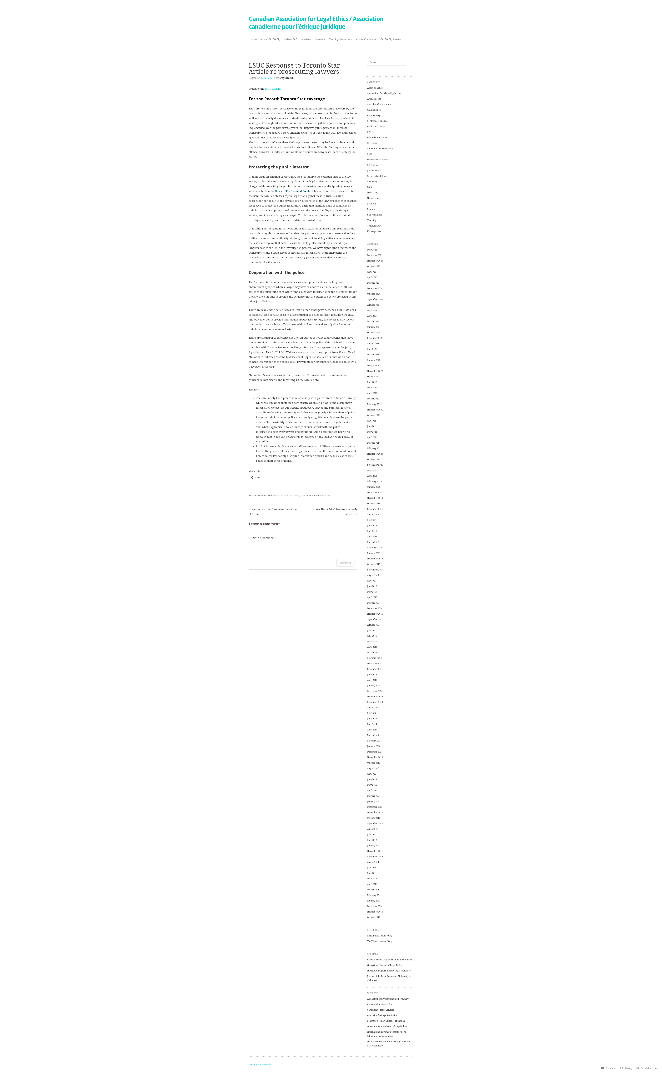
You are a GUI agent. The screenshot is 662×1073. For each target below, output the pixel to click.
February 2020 (374, 481)
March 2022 (373, 399)
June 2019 (372, 525)
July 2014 (371, 713)
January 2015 (373, 685)
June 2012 (372, 840)
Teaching (371, 220)
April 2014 (372, 730)
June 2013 (372, 779)
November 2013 (375, 757)
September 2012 (375, 823)
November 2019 (375, 498)
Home (254, 39)
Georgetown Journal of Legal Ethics (384, 965)
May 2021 (372, 432)
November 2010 (375, 912)
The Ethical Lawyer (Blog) (379, 941)
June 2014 (372, 719)
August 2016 (373, 625)
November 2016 (375, 614)
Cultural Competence (377, 137)
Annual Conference (366, 39)
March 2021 (373, 443)
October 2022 (373, 376)
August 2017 (373, 575)
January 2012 (373, 845)
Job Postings (373, 165)
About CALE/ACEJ (270, 39)
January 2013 (373, 801)
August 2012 (373, 829)
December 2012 (375, 807)
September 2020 (375, 465)
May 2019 (372, 531)
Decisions (372, 143)
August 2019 (373, 514)
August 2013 (373, 768)
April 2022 (372, 393)
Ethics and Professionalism (286, 495)
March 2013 (373, 796)
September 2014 (375, 702)
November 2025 (375, 261)
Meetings (306, 39)
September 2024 (375, 299)
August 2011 (373, 862)
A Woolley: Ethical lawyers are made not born (335, 512)
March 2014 (373, 735)
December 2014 (375, 691)
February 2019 (374, 547)
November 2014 (375, 696)
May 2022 (372, 388)
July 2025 (371, 272)
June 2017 (372, 586)
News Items (372, 193)
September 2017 (375, 570)
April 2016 (372, 647)
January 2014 (373, 746)
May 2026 (372, 250)
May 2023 (372, 349)
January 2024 (373, 327)
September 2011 (375, 856)
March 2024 (373, 321)
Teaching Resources (339, 39)
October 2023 (373, 332)
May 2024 (372, 310)
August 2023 (373, 343)
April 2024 (372, 316)
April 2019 (372, 536)
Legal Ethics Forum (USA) (379, 936)
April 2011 (372, 884)
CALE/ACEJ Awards (390, 39)
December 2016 (375, 608)
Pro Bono (371, 204)
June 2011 (372, 873)
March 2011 (373, 890)
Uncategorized (374, 231)
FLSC (369, 154)
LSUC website (273, 88)
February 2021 (374, 448)
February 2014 (374, 741)
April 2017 (372, 597)
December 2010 (375, 906)
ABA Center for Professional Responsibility (388, 999)
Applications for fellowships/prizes (384, 93)
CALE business (374, 110)
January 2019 (373, 553)
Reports (371, 209)
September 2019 (375, 509)
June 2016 (372, 636)
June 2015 (372, 674)
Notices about (373, 198)
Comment (345, 562)
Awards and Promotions (379, 104)
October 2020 (373, 459)
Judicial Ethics (374, 170)
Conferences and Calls (377, 121)
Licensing (372, 181)
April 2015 (372, 680)
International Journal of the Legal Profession (389, 971)
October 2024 (373, 294)
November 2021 (375, 410)
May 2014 (372, 724)
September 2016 (375, 619)
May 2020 (372, 470)
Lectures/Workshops (377, 176)
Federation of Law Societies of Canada (386, 1021)
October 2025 (373, 266)
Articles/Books (374, 99)
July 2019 (371, 520)
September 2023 (375, 338)
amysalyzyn (286, 78)
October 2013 (373, 763)
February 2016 (374, 658)
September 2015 (375, 669)
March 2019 (373, 542)
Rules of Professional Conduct (294, 191)
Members (320, 39)
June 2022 (372, 382)
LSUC (302, 495)
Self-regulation (374, 215)
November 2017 (375, 559)
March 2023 (373, 354)
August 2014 (373, 707)
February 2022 (374, 404)
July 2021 (371, 421)
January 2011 (373, 901)
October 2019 (373, 503)
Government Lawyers (378, 159)
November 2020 (375, 454)
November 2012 (375, 812)
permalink (326, 495)
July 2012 (371, 834)
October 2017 (373, 564)
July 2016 (371, 630)
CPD (369, 132)
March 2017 (373, 603)
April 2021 (372, 437)
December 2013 (375, 752)
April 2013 (372, 790)
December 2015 (375, 663)
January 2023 (373, 360)
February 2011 (374, 895)
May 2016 (372, 641)
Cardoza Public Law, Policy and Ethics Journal (389, 960)
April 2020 (372, 476)
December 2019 (375, 492)
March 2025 (373, 283)
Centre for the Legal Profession (382, 1015)
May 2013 (372, 785)
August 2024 (373, 305)
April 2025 (372, 277)
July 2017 (371, 581)
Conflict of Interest (376, 126)
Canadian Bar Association (380, 1004)
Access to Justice (375, 88)
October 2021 (373, 415)
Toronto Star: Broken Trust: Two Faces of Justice (273, 512)
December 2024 (375, 288)
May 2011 (372, 879)
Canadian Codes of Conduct (380, 1010)
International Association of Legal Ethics (387, 1026)
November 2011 (375, 851)
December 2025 (375, 255)
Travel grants (373, 226)
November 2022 (375, 371)
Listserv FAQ (290, 39)
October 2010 (373, 917)
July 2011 (371, 867)
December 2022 (375, 365)
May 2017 (372, 592)
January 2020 (373, 487)
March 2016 (373, 652)
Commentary (373, 115)
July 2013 (371, 774)
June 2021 (372, 426)
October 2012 (373, 818)
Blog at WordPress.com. (260, 1065)
